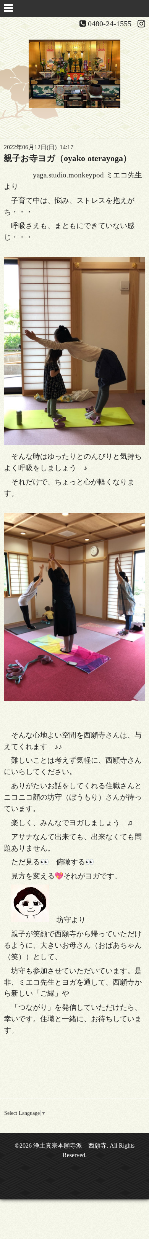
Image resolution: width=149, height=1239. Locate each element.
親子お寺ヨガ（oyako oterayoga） (67, 158)
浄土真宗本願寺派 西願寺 (70, 1145)
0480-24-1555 (109, 23)
